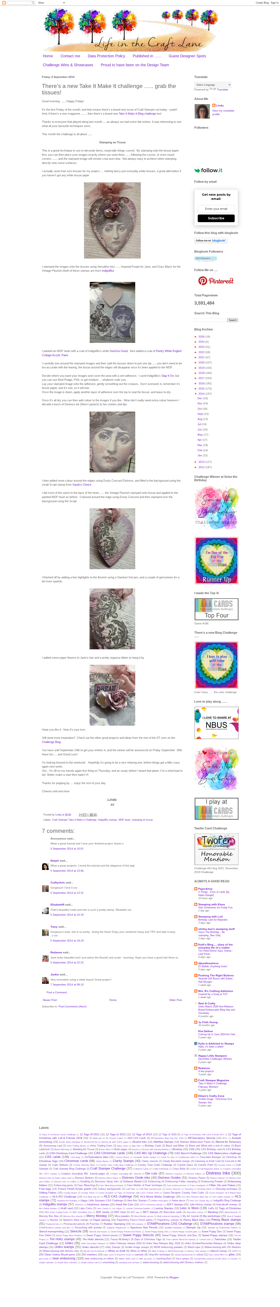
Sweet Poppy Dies (212, 1231)
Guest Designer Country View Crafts (183, 1192)
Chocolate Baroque (210, 1157)
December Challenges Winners (215, 1058)
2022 (201, 352)
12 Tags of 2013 (116, 1134)
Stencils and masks (98, 1231)
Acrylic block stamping (69, 1142)
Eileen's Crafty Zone (211, 1095)
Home (48, 56)
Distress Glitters (194, 1174)
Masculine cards (173, 1212)
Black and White (175, 1145)
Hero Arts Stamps (137, 1200)
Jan (200, 455)
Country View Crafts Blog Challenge (116, 1165)
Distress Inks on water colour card (55, 1178)
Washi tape (194, 1247)
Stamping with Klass (211, 904)
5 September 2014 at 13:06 (67, 870)
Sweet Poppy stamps (214, 1235)
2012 (201, 467)
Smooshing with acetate (88, 1227)
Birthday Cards (153, 1145)
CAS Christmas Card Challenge (68, 1153)
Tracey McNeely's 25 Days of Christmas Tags (136, 1239)
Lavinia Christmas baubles (138, 1208)
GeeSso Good (119, 351)
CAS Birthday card (211, 1149)
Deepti (54, 860)
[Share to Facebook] (92, 815)
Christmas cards (76, 1161)
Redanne (56, 952)
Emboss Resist (132, 1181)
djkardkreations (208, 963)
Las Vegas (117, 1208)
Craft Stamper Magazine (213, 1080)
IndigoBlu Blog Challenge (227, 1200)
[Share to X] (88, 815)
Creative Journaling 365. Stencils (125, 1174)
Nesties (54, 1220)
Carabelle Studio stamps (144, 1157)
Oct (200, 408)
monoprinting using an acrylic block (210, 1259)
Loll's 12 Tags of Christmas (224, 1208)
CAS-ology (75, 1157)
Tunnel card (204, 1239)
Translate (222, 89)
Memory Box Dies (49, 1216)
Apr (200, 439)
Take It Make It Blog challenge (137, 113)
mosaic (234, 1259)
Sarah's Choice (81, 484)
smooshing (108, 1262)
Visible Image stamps (137, 1247)
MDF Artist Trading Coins (57, 1212)
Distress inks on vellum (65, 1181)
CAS (191, 1149)
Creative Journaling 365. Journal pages (83, 1173)
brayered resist (124, 1255)
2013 (201, 461)
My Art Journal (191, 1216)
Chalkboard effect (187, 1157)
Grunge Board (70, 1193)
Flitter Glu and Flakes (222, 1185)
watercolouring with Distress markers (183, 1262)
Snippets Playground (116, 1227)
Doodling (85, 1181)
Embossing (154, 1181)
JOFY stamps (174, 1204)
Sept (201, 413)
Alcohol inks (139, 1141)
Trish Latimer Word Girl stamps (180, 1239)
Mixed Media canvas (143, 1216)
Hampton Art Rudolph (67, 1200)
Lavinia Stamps (163, 1208)
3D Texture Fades (114, 1138)
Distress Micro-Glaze (108, 1178)
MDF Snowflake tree (82, 1212)
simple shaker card (89, 1262)
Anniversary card (52, 1145)
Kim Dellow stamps (48, 1208)
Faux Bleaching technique (111, 1185)
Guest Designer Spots (187, 56)
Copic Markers (60, 1165)
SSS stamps (137, 1224)
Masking (213, 1212)
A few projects (206, 1071)
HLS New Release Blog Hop (195, 1197)
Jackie (54, 974)
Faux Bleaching (86, 1185)
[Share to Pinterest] (95, 815)
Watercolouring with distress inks (61, 1251)
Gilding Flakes (47, 1192)
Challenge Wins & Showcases (68, 65)
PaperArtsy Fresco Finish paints (135, 1220)
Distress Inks (218, 1173)
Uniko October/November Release (204, 1243)
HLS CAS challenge (118, 1196)
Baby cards (122, 1146)
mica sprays (182, 1258)
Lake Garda (102, 1208)
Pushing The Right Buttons (216, 975)
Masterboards (231, 1212)
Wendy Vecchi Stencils (93, 1251)
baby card (108, 1255)
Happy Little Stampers (212, 1055)
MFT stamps (150, 1212)
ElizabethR (57, 904)
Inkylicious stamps (98, 1204)
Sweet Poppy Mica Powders (69, 1235)
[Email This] (81, 815)
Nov (200, 403)
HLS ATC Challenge (64, 1196)
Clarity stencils (150, 1161)
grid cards (44, 1259)
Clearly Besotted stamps (176, 1161)
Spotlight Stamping (173, 1227)
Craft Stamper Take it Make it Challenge (74, 820)
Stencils (76, 1231)
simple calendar (46, 1262)
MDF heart (124, 820)
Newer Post (50, 999)
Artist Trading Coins (101, 1145)
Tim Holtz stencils (93, 1239)
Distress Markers (84, 1178)
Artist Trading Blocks (76, 1146)
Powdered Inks (53, 1224)
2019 (201, 367)
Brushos (177, 1149)
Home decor (178, 1200)
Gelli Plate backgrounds (150, 1189)
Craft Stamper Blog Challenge (69, 1168)
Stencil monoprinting (51, 1231)
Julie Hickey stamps (201, 1204)
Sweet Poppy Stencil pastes (102, 1235)
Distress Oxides (169, 1177)
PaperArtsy (205, 888)
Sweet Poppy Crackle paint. (185, 1231)
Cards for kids (167, 1157)
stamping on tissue (142, 820)
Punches (94, 1224)
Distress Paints (197, 1178)
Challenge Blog (51, 742)
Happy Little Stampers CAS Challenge (102, 1200)
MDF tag (135, 1212)
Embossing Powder (212, 1181)
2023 (201, 346)
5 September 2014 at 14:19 (67, 914)
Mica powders (122, 1216)
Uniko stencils (90, 1247)
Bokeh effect (104, 1149)
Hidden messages (159, 1200)
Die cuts (151, 1173)
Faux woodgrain (197, 1185)
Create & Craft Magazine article (204, 1169)
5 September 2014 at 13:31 (67, 892)
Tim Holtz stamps (62, 1239)
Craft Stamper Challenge (108, 1168)
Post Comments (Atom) (72, 1006)
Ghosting (189, 1189)
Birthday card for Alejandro (212, 919)
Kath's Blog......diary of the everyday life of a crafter (215, 946)
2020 (201, 362)
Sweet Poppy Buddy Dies (156, 1231)
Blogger (174, 1277)
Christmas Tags (48, 1161)
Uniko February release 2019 (125, 1243)
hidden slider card (127, 1259)
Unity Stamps (112, 1247)
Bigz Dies (136, 1146)
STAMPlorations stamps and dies (54, 1227)
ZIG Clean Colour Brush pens (57, 1254)
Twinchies (220, 1239)
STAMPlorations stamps (217, 1224)
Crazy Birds (179, 1168)
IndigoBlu (107, 270)
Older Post (175, 999)
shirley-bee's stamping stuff (216, 928)
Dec (200, 398)
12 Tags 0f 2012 (90, 1134)
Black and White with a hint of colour (209, 1145)
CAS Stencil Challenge (188, 1153)
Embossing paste (63, 1185)
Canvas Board (122, 1157)
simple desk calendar (67, 1262)
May (200, 434)
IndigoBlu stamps (107, 820)
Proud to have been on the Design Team (135, 65)
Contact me (70, 56)
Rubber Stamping (114, 1223)
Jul (200, 424)
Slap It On (167, 375)
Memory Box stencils (73, 1216)
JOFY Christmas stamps (151, 1204)
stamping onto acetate (129, 1262)
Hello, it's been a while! (211, 1046)
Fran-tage (45, 1188)
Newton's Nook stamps (76, 1220)
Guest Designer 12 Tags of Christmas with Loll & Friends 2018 (129, 1193)
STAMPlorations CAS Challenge (169, 1224)
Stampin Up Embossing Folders (223, 1227)
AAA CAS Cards (136, 1138)
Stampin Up (193, 1227)
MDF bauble (103, 1212)
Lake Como (85, 1208)
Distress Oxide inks (136, 1177)
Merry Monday (96, 1216)
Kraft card (67, 1208)
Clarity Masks (102, 1161)
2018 (201, 372)
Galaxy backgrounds (109, 1189)
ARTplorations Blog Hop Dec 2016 (167, 1138)
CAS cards (52, 1157)
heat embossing (64, 1258)
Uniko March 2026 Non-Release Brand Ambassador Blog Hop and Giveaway (216, 1010)
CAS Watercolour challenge (224, 1153)
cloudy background (183, 1255)
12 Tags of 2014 (142, 1134)
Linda (220, 105)
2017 (201, 378)
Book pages (120, 1149)
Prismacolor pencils (74, 1224)
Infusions (79, 1204)
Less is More (189, 1208)
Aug (200, 419)
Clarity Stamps (123, 1161)
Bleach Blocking (61, 1149)
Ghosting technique (226, 1189)
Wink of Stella (158, 1251)
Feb (200, 450)
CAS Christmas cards (109, 1153)
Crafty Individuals (161, 1169)
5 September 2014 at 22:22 (67, 962)
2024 (201, 341)
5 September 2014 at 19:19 (67, 940)
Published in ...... (147, 56)
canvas (139, 1254)
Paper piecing (101, 1219)
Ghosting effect (204, 1189)
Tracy (54, 926)
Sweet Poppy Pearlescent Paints (126, 1231)
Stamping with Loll (210, 916)
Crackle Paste (224, 1165)
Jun (200, 429)
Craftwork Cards (141, 1169)
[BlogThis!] (84, 815)
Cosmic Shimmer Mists (84, 1165)
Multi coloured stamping (168, 1216)
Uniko (69, 1243)
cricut (199, 1254)
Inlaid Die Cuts (124, 1204)
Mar (200, 445)
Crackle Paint (205, 1165)
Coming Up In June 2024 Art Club (216, 1034)
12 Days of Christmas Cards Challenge (57, 1134)
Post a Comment (57, 992)
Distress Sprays (217, 1178)
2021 (201, 357)
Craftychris (57, 882)
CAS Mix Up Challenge (150, 1153)
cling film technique (159, 1254)
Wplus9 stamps (218, 1251)
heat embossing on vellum (99, 1258)
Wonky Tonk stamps (196, 1251)
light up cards (145, 1259)
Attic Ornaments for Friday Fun (215, 907)
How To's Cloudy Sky (200, 1200)
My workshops (211, 1216)
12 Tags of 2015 (167, 1134)
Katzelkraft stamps (226, 1204)
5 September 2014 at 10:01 (67, 848)
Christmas (231, 1157)
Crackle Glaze (185, 1165)
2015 (201, 388)
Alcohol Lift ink (90, 1142)
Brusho (135, 1149)
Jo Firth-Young (208, 1022)
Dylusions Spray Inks (107, 1181)
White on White (138, 1251)
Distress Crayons (174, 1174)
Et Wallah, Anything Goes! (212, 966)
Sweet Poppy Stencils (138, 1235)
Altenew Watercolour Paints (195, 1142)
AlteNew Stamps (164, 1141)
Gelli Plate (130, 1189)
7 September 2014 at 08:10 (67, 984)
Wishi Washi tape (176, 1251)
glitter (232, 1254)
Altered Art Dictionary (228, 1141)
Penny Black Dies (194, 1219)
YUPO (235, 1251)
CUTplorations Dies (96, 1157)
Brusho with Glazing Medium (155, 1149)
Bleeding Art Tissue (83, 1149)
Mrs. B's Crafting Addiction (215, 991)
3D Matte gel (95, 1138)
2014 (201, 393)
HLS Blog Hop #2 (91, 1197)
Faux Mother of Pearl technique (144, 1185)
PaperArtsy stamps (168, 1220)
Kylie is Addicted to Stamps (216, 1043)
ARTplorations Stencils (201, 1137)
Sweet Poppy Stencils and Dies (179, 1235)
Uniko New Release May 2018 (163, 1243)
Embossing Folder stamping (181, 1181)
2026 (201, 336)
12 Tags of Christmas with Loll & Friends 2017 (202, 1134)
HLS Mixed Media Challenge (157, 1196)
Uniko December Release (93, 1243)
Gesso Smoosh (173, 1189)
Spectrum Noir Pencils (144, 1227)
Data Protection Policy (106, 56)
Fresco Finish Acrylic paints (74, 1188)
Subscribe (216, 218)
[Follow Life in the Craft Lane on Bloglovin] (210, 242)
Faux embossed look (176, 1185)
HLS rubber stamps (221, 1197)
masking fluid (163, 1258)
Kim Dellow (205, 1031)
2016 (201, 383)
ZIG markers (89, 1254)
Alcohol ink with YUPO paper (114, 1142)
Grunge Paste (87, 1193)
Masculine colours (195, 1212)
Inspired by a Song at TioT (213, 994)
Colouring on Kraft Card (207, 1161)
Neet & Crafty (206, 1003)
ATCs (224, 1138)
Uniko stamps (64, 1247)
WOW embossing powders (168, 1247)
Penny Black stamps (226, 1220)
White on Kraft (116, 1250)
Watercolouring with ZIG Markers (223, 1247)
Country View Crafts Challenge (155, 1165)
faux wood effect (217, 1255)
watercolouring (151, 1262)
